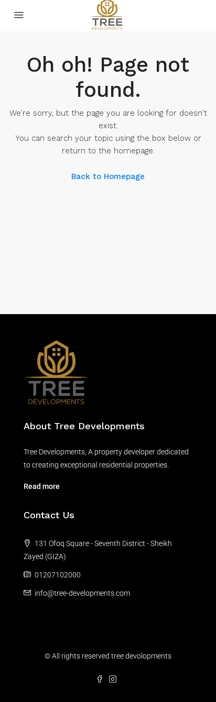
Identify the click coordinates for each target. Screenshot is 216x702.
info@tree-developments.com (82, 593)
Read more (42, 486)
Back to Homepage (108, 176)
